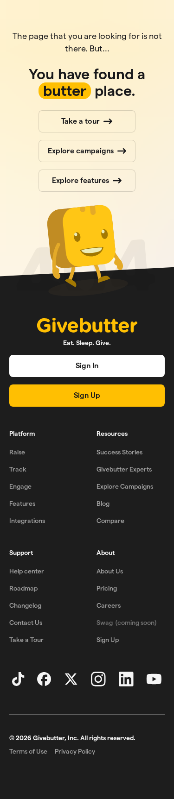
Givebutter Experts (124, 469)
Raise (17, 452)
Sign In (87, 366)
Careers (109, 605)
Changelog (25, 605)
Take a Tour (26, 639)
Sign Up (87, 395)
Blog (103, 503)
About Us (110, 571)
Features (22, 503)
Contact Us (25, 622)
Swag (126, 622)
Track (17, 469)
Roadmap (23, 588)
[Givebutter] (87, 325)
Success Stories (119, 452)
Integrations (27, 520)
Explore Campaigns (125, 486)
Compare (110, 520)
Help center (26, 571)
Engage (20, 486)
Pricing (107, 588)
